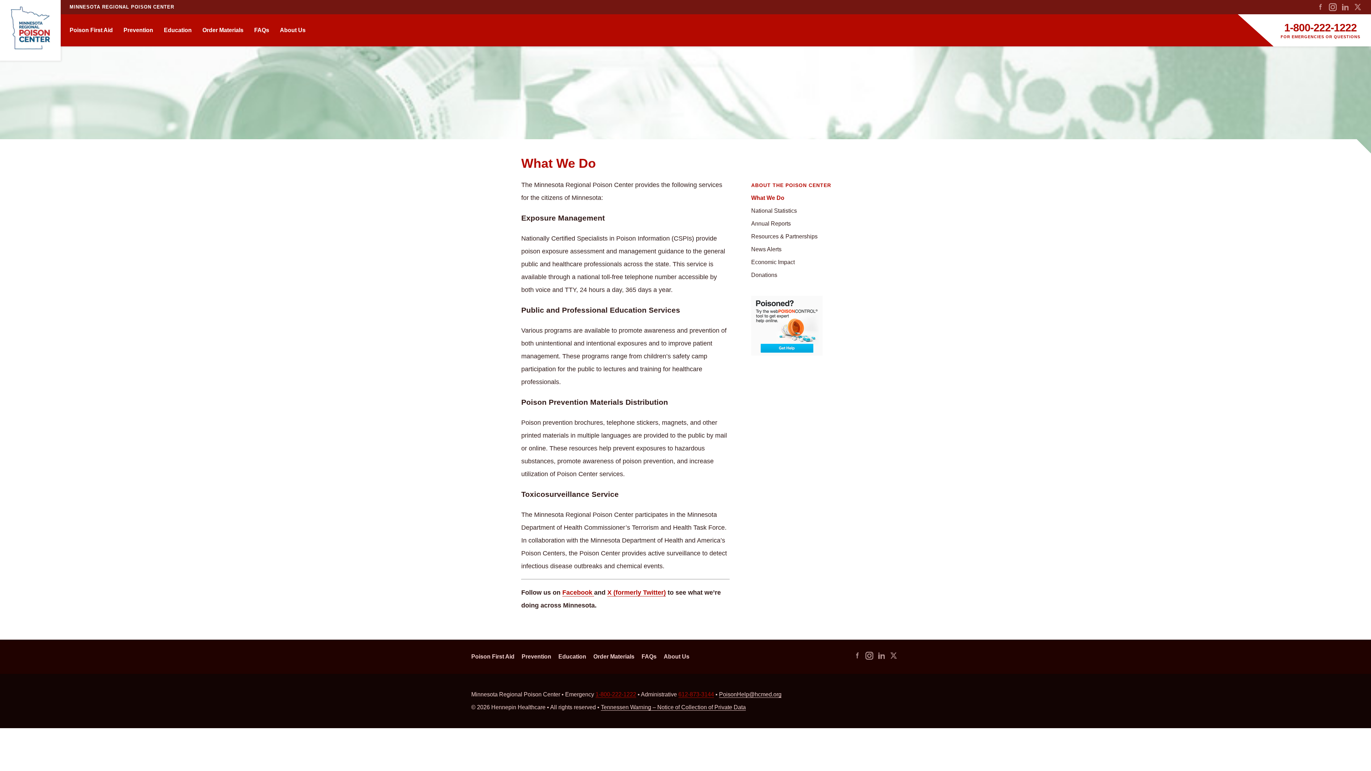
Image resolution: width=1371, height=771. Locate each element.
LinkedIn (1345, 7)
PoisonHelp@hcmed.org (750, 694)
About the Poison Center (791, 185)
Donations (764, 275)
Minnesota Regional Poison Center (122, 7)
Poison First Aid (91, 30)
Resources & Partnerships (784, 236)
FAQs (261, 30)
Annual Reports (771, 224)
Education (178, 30)
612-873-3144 (696, 694)
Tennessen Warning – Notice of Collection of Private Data (673, 707)
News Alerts (766, 249)
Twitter (1358, 7)
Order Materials (222, 30)
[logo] (30, 30)
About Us (293, 30)
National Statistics (774, 211)
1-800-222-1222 (1320, 28)
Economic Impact (773, 262)
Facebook (1320, 7)
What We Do (767, 198)
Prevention (138, 30)
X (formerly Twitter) (636, 592)
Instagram (1333, 7)
